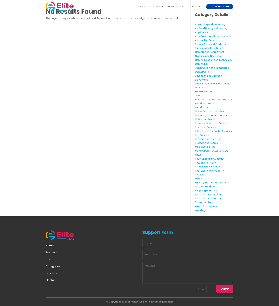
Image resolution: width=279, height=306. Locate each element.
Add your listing (219, 6)
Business (172, 6)
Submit (225, 288)
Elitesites (133, 301)
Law (182, 6)
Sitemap (168, 301)
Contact (51, 280)
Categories (195, 6)
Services (51, 273)
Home (142, 6)
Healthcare (156, 6)
